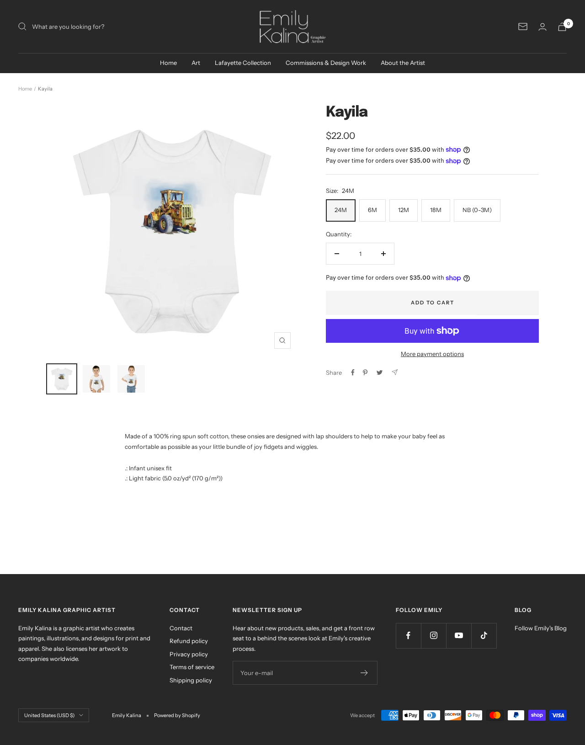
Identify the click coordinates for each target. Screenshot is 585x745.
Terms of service (192, 666)
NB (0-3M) (477, 209)
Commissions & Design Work (326, 62)
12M (403, 209)
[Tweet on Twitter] (379, 372)
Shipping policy (191, 680)
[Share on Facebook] (353, 372)
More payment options (432, 353)
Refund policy (189, 640)
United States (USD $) (49, 715)
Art (195, 62)
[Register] (364, 673)
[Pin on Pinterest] (365, 372)
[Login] (542, 27)
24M (341, 209)
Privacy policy (189, 654)
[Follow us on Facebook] (408, 635)
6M (372, 209)
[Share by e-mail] (395, 372)
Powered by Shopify (177, 715)
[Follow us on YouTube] (458, 635)
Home (168, 62)
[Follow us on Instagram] (433, 635)
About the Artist (403, 62)
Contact (181, 628)
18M (435, 209)
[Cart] (562, 26)
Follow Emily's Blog (541, 628)
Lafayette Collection (243, 62)
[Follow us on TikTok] (483, 635)
